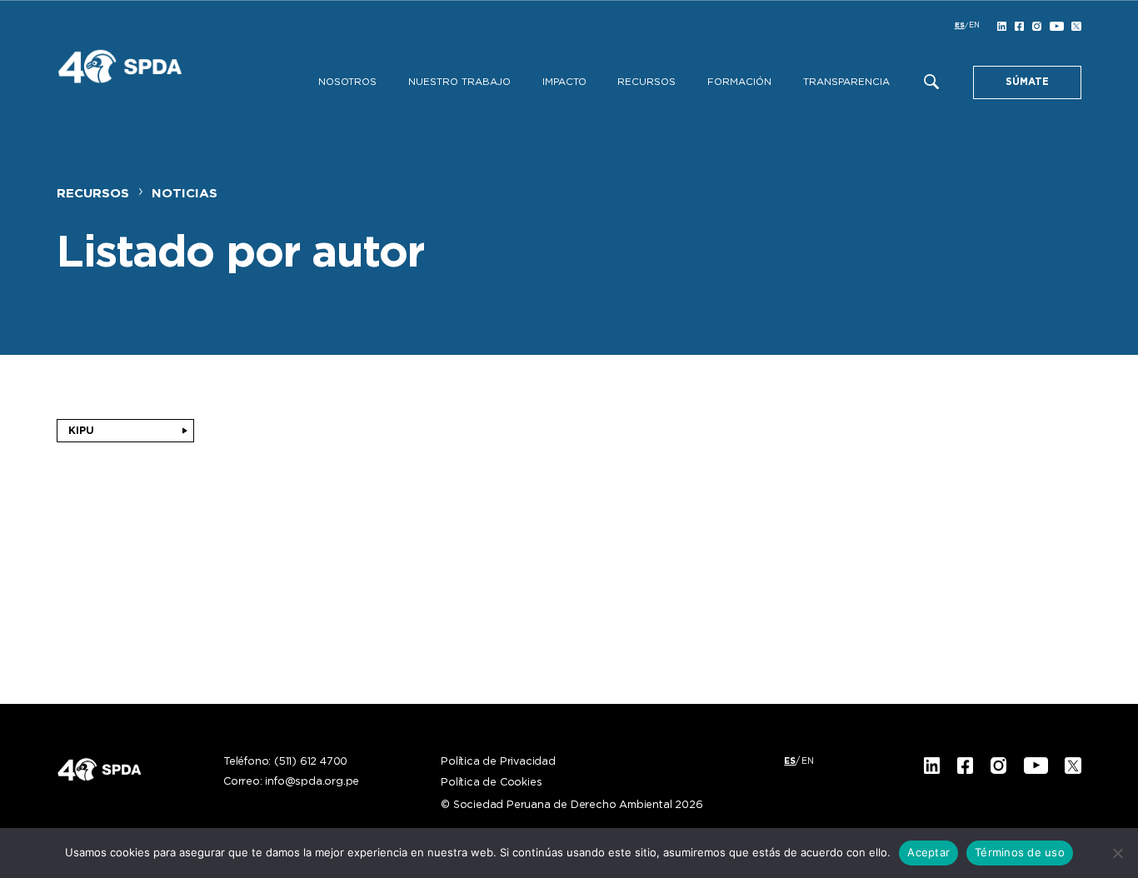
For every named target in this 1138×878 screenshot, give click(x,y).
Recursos (646, 82)
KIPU (81, 431)
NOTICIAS (184, 193)
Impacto (564, 82)
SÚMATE (1027, 82)
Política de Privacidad (498, 762)
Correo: (291, 782)
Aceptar (928, 852)
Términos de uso (1020, 852)
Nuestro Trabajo (459, 82)
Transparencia (846, 82)
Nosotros (347, 82)
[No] (1117, 853)
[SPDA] (148, 73)
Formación (739, 82)
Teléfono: (285, 762)
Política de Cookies (491, 783)
